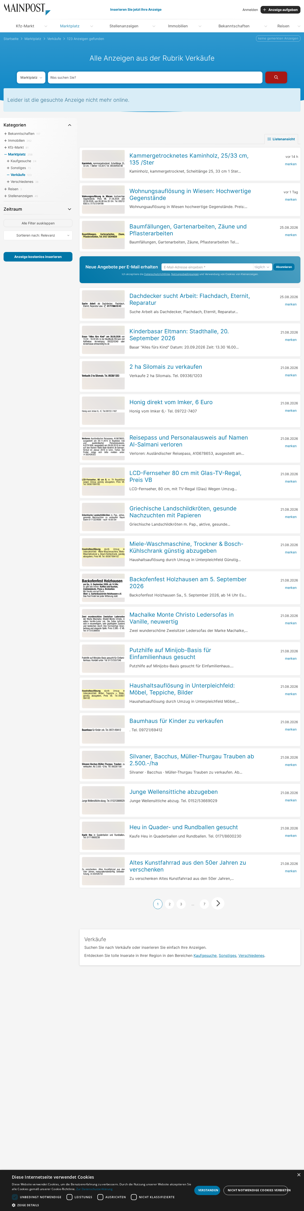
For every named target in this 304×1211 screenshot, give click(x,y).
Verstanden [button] (208, 1190)
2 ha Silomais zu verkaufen (165, 366)
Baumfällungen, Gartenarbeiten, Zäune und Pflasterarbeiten (188, 230)
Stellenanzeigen (123, 26)
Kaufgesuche (205, 955)
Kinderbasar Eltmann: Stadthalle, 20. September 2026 (179, 335)
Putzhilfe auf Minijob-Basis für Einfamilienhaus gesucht (170, 653)
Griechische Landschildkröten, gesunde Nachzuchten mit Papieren (183, 512)
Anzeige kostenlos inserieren (38, 257)
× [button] (298, 1175)
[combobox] (155, 77)
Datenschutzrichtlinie (157, 274)
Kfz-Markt (25, 26)
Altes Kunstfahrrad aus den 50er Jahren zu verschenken (187, 866)
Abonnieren (284, 267)
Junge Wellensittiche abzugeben (173, 791)
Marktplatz (70, 26)
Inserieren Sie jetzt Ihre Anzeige (136, 9)
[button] (102, 1205)
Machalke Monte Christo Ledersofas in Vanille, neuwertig (181, 618)
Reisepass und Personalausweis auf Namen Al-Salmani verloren (188, 441)
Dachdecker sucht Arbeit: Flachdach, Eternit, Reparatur (189, 299)
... (192, 904)
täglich (260, 267)
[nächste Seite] (217, 903)
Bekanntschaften (234, 26)
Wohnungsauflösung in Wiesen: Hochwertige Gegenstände (190, 194)
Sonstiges (227, 955)
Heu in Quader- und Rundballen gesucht (183, 827)
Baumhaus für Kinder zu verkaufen (176, 720)
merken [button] (291, 164)
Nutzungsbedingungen (185, 274)
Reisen (283, 26)
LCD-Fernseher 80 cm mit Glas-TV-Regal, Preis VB (185, 476)
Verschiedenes (251, 955)
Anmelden (250, 10)
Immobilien (178, 26)
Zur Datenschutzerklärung (94, 1189)
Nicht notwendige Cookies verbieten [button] (258, 1190)
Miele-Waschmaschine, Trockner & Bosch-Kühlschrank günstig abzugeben (186, 547)
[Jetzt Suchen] (276, 77)
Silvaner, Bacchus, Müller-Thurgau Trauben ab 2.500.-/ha (191, 760)
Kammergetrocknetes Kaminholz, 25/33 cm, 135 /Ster (189, 159)
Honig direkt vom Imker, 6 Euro (171, 402)
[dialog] (152, 1190)
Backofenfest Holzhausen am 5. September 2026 (188, 583)
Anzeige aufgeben (283, 10)
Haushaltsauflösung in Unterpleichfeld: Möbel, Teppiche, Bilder (182, 689)
